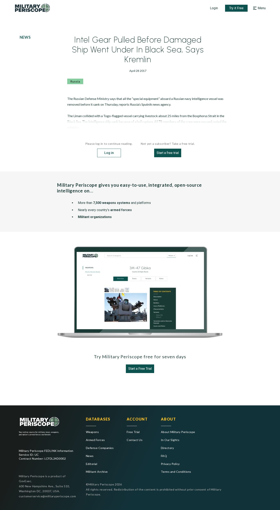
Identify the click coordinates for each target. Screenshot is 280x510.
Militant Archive (97, 471)
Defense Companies (100, 448)
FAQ (164, 456)
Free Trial (133, 432)
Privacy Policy (170, 464)
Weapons (92, 432)
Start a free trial (168, 153)
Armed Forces (95, 440)
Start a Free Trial (140, 369)
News (90, 456)
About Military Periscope (178, 432)
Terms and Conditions (176, 471)
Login (214, 8)
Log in (109, 153)
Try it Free (236, 8)
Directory (167, 448)
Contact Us (134, 440)
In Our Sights (170, 440)
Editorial (91, 464)
